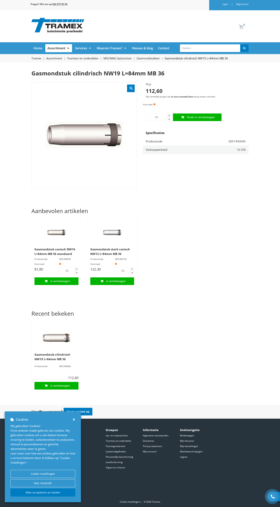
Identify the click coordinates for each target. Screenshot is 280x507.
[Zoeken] (244, 48)
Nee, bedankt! (43, 483)
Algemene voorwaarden (155, 435)
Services (81, 48)
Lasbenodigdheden (116, 451)
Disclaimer (148, 440)
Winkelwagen (187, 435)
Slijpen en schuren (115, 467)
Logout (183, 456)
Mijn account (149, 451)
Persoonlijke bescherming (119, 456)
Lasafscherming (114, 462)
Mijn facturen (187, 440)
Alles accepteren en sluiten (43, 492)
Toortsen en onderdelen (118, 440)
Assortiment (56, 48)
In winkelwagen (60, 281)
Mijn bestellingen (189, 446)
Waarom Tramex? (109, 48)
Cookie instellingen (43, 474)
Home (38, 48)
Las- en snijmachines (117, 435)
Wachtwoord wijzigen (191, 451)
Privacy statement (152, 446)
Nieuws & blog (142, 48)
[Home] (84, 25)
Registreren (242, 4)
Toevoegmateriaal (115, 446)
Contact (163, 48)
